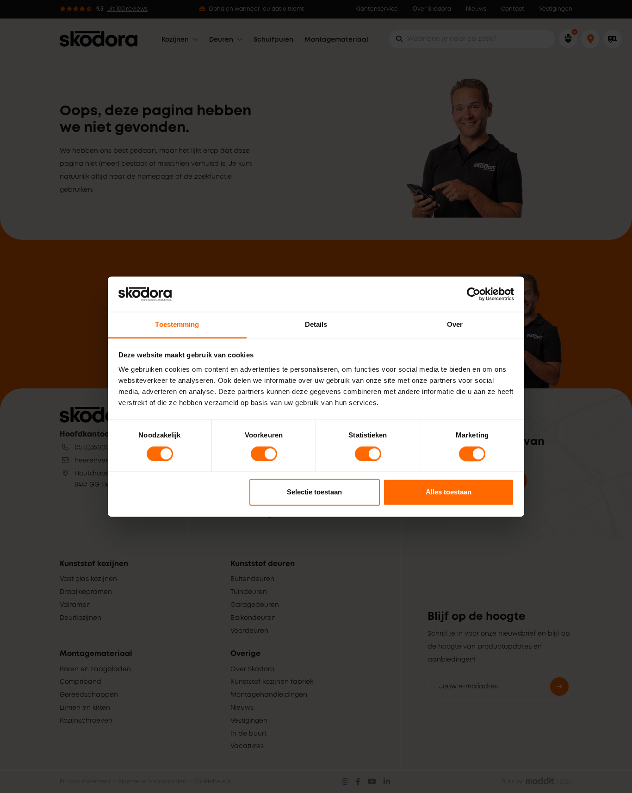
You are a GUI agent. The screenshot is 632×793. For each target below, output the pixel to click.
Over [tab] (455, 325)
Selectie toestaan (314, 492)
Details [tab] (316, 325)
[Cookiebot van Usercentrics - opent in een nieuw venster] (473, 294)
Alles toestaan (448, 492)
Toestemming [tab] (177, 325)
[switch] (264, 453)
